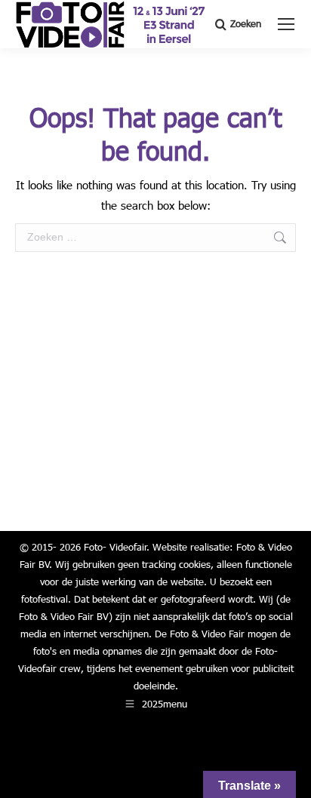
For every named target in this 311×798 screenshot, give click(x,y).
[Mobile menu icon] (286, 24)
